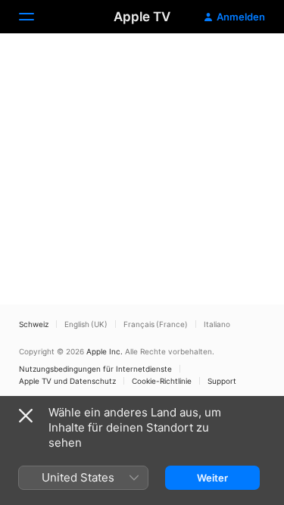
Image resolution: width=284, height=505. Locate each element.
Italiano (217, 324)
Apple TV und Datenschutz (67, 381)
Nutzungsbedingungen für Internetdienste (95, 369)
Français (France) (155, 324)
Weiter (212, 478)
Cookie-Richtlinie (162, 381)
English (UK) (86, 324)
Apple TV (142, 16)
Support (222, 381)
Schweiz (33, 324)
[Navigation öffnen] (35, 16)
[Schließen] (26, 415)
